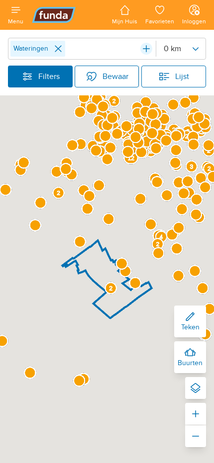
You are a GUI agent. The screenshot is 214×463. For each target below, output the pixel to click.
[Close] (58, 49)
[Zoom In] (195, 414)
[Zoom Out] (195, 436)
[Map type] (195, 388)
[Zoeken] (146, 49)
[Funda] (67, 15)
